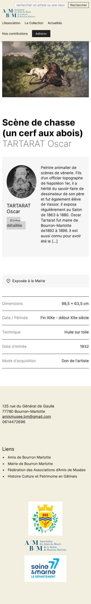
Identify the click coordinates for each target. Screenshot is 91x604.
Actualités (55, 23)
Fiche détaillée (14, 223)
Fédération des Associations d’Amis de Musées (46, 470)
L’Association (11, 23)
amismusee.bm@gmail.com (26, 416)
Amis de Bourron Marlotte (29, 457)
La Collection (34, 23)
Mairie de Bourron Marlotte (30, 463)
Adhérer (41, 33)
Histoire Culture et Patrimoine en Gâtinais (42, 476)
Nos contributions (15, 33)
